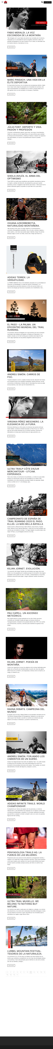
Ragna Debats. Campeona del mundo (26, 710)
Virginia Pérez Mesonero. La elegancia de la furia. (25, 423)
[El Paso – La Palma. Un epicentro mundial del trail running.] (26, 311)
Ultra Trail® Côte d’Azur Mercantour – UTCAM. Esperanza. (23, 471)
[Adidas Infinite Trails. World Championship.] (26, 789)
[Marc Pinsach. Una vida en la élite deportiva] (26, 66)
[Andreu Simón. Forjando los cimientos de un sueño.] (26, 742)
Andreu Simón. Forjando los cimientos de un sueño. (26, 757)
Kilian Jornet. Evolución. (23, 568)
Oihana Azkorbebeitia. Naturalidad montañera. (23, 224)
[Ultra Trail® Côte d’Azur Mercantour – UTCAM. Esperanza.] (26, 455)
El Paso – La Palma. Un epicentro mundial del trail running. (25, 327)
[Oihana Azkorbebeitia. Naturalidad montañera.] (26, 209)
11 (44, 972)
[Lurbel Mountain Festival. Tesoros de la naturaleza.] (26, 937)
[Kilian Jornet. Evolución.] (26, 554)
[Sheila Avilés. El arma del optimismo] (26, 162)
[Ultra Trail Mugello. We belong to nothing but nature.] (26, 887)
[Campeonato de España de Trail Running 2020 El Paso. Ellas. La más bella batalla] (26, 505)
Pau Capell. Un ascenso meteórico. (22, 614)
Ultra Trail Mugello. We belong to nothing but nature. (23, 904)
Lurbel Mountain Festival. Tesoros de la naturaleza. (24, 952)
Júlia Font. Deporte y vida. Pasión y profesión (24, 128)
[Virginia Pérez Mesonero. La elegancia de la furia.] (26, 408)
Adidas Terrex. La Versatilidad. (18, 278)
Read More (11, 47)
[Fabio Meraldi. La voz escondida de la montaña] (26, 19)
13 (10, 974)
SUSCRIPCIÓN (47, 2)
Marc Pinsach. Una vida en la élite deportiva (26, 81)
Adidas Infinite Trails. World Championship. (26, 805)
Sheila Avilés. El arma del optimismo (24, 177)
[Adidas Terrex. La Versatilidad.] (26, 260)
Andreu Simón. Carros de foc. (23, 375)
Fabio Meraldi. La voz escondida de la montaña (24, 34)
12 (7, 974)
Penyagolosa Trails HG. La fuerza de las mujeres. (24, 853)
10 (41, 972)
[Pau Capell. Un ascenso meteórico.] (26, 599)
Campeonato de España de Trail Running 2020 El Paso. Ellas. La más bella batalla (25, 521)
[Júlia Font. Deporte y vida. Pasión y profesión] (26, 113)
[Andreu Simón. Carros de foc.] (26, 360)
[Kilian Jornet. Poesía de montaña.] (26, 648)
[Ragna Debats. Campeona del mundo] (26, 695)
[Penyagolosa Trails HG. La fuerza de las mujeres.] (26, 838)
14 (14, 974)
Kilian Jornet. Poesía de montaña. (22, 663)
